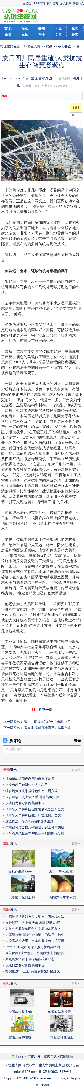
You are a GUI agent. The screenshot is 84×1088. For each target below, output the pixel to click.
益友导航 (50, 1056)
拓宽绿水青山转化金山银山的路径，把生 (34, 935)
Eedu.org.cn (11, 78)
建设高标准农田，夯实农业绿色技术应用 (34, 941)
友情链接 (66, 1056)
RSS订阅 (39, 3)
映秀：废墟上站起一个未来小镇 (47, 721)
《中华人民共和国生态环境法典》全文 (33, 815)
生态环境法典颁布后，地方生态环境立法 (34, 916)
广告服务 (34, 1056)
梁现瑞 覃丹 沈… (43, 78)
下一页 (47, 709)
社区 (75, 35)
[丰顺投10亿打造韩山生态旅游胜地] (23, 891)
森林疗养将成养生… (23, 872)
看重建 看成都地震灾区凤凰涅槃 (47, 727)
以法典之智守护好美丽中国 (25, 803)
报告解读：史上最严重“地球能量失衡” (32, 797)
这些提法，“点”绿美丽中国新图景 (29, 821)
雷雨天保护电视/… (22, 1037)
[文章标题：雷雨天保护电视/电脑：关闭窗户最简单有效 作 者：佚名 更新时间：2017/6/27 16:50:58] (22, 1031)
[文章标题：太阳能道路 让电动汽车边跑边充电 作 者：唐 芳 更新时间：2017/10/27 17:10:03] (22, 1006)
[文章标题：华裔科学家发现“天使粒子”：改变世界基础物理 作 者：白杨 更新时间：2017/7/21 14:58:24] (62, 1006)
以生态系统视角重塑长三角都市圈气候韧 (34, 833)
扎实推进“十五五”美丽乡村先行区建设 (32, 971)
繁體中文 (78, 3)
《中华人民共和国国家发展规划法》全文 (34, 809)
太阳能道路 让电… (22, 1012)
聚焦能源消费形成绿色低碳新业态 (29, 959)
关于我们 (17, 1056)
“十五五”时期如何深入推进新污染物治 (32, 947)
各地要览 (64, 46)
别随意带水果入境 (63, 897)
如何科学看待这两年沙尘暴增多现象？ (33, 929)
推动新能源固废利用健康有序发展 (29, 779)
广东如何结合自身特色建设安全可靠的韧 (34, 827)
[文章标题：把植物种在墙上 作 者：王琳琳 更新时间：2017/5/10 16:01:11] (62, 1031)
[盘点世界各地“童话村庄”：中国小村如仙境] (62, 866)
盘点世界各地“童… (62, 872)
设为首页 (52, 3)
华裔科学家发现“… (61, 1012)
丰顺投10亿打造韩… (23, 897)
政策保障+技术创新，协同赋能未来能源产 (35, 953)
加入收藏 (65, 3)
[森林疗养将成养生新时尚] (23, 866)
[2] (39, 709)
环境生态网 (32, 46)
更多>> (76, 770)
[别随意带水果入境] (62, 891)
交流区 (27, 3)
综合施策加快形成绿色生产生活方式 (31, 791)
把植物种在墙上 (61, 1037)
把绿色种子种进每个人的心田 (26, 785)
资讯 (49, 46)
